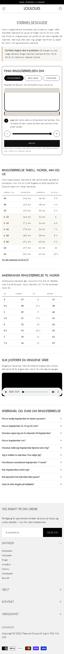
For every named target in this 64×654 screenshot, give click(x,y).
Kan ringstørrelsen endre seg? (15, 469)
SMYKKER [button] (8, 543)
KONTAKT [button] (8, 601)
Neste (32, 143)
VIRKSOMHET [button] (10, 614)
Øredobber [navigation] (7, 550)
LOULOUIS (8, 627)
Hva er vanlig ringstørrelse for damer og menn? (24, 418)
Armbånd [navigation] (6, 564)
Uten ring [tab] (51, 78)
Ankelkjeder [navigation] (7, 573)
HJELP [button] (5, 589)
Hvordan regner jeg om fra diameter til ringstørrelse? (26, 433)
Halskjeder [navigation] (7, 555)
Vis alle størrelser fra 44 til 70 (15, 260)
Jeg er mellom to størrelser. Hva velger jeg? (21, 455)
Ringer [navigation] (5, 560)
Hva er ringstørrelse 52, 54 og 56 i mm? (20, 426)
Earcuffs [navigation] (6, 578)
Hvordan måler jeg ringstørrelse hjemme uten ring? (25, 447)
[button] (4, 8)
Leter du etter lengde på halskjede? (18, 484)
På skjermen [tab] (13, 78)
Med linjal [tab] (33, 78)
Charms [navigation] (5, 569)
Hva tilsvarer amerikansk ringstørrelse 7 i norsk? (24, 462)
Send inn (52, 532)
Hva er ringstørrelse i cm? (13, 440)
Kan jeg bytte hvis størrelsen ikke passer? (21, 477)
